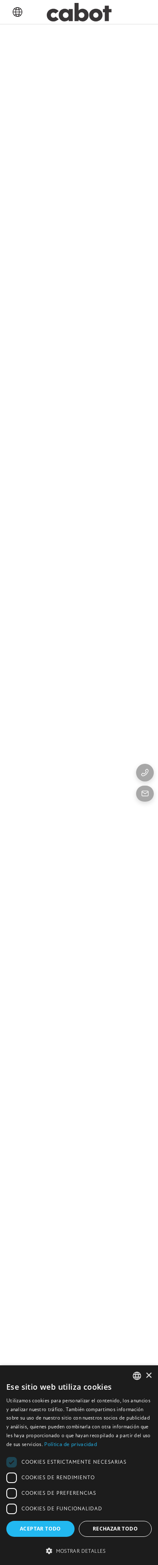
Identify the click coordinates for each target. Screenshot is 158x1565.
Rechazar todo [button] (115, 1528)
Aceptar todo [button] (40, 1528)
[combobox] (137, 1376)
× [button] (148, 1375)
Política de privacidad (70, 1444)
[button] (79, 1550)
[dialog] (79, 1465)
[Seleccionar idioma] (17, 12)
